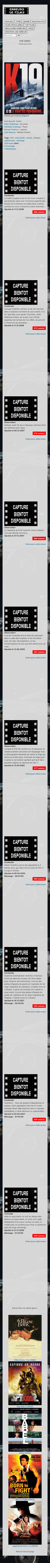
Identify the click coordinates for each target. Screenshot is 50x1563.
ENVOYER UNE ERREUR (15, 32)
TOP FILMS (30, 25)
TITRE (18, 21)
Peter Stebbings (11, 124)
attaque (37, 138)
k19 (12, 138)
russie (29, 138)
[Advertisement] (25, 252)
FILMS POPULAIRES (14, 25)
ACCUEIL (9, 21)
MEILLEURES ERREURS (15, 28)
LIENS (30, 28)
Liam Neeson (10, 132)
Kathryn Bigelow (22, 116)
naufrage (20, 140)
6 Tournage (9, 146)
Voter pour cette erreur (35, 217)
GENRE (26, 21)
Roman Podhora (11, 129)
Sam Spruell (9, 121)
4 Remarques (10, 149)
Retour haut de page (25, 1551)
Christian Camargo (13, 127)
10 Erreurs (8, 143)
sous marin (20, 138)
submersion (9, 140)
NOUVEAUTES (38, 21)
